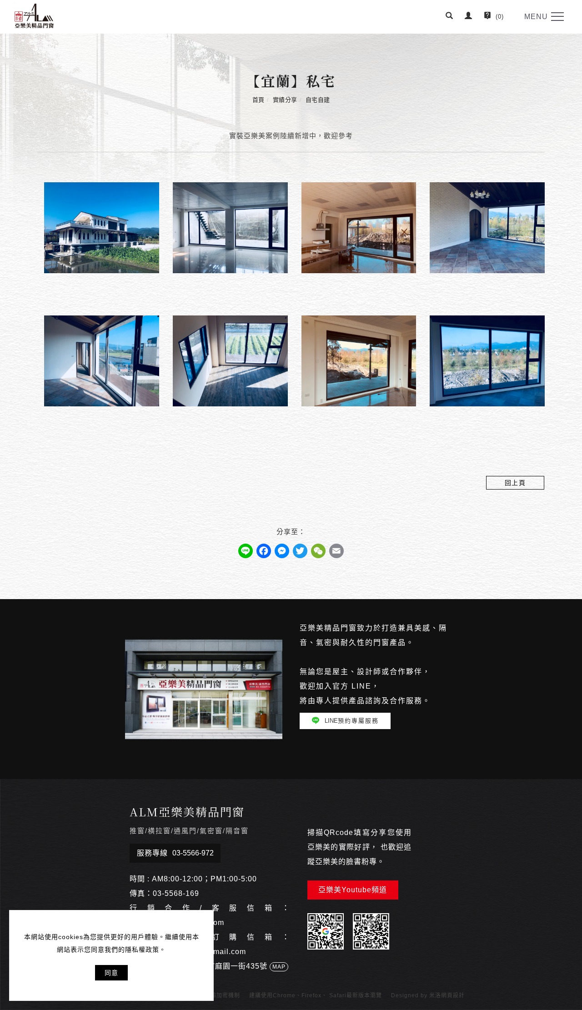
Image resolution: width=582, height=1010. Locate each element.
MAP (279, 967)
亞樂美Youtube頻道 (352, 890)
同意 (111, 972)
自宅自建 (318, 99)
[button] (449, 17)
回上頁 (515, 482)
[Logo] (34, 15)
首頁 (258, 99)
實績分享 (285, 99)
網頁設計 (453, 995)
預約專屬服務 (352, 720)
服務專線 (175, 853)
